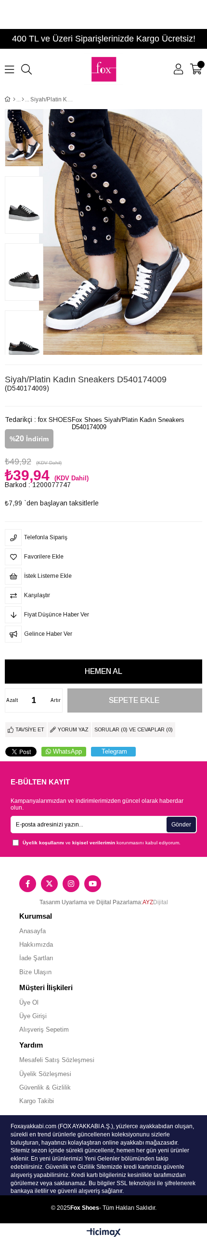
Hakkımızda (36, 944)
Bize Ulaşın (35, 972)
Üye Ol (29, 1002)
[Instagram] (71, 883)
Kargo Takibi (36, 1101)
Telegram (114, 751)
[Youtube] (92, 883)
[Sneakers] (23, 99)
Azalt (12, 700)
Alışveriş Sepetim (44, 1029)
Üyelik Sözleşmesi (45, 1074)
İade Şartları (36, 958)
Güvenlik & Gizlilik (45, 1087)
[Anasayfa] (14, 99)
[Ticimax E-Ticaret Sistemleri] (104, 1233)
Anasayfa (32, 931)
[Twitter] (49, 883)
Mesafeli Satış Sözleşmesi (56, 1060)
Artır (56, 700)
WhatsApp (67, 751)
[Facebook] (27, 883)
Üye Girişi (33, 1016)
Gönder (181, 824)
